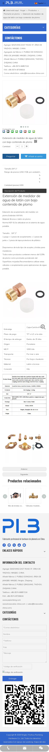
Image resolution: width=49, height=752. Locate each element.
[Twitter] (14, 545)
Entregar (12, 678)
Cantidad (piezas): (11, 185)
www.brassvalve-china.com (14, 604)
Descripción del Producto (15, 191)
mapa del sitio (40, 742)
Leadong (29, 742)
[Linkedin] (9, 545)
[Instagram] (24, 545)
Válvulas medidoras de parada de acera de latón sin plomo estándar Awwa (33, 506)
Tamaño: (8, 169)
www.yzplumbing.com (12, 600)
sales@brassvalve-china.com (32, 73)
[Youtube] (19, 545)
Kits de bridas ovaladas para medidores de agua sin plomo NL (15, 506)
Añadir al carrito (35, 156)
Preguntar (10, 156)
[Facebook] (4, 545)
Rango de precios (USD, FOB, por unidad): (21, 172)
